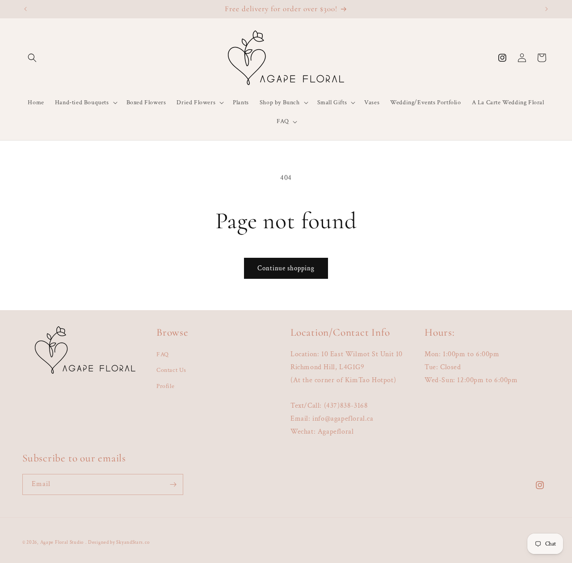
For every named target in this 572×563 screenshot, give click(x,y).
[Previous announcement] (25, 8)
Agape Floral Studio (62, 542)
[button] (32, 58)
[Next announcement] (546, 8)
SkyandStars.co (132, 542)
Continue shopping (286, 268)
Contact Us (171, 370)
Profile (165, 386)
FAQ (162, 354)
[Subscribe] (173, 484)
